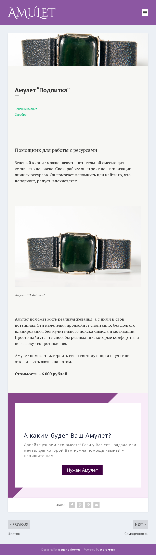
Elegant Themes (69, 549)
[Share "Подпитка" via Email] (96, 505)
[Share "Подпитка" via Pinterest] (88, 505)
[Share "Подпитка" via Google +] (80, 505)
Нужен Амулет (82, 470)
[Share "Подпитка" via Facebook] (72, 505)
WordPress (107, 549)
